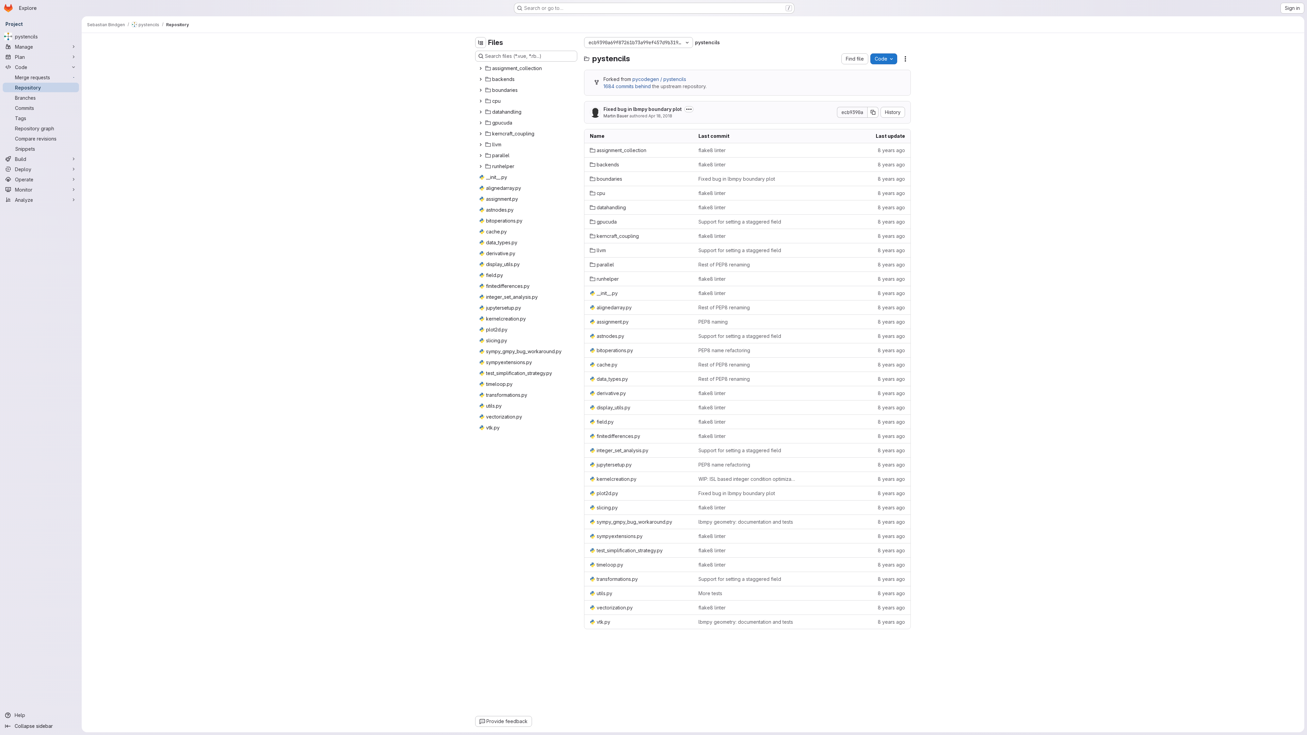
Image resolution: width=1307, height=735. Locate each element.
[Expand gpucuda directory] (481, 123)
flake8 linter (712, 150)
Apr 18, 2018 (660, 115)
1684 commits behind (627, 86)
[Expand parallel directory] (481, 155)
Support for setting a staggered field (739, 222)
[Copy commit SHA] (873, 112)
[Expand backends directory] (481, 79)
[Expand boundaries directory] (481, 90)
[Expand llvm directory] (481, 145)
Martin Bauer (615, 115)
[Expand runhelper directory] (481, 166)
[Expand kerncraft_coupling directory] (481, 134)
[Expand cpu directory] (481, 101)
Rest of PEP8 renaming (724, 264)
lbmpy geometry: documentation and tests (745, 522)
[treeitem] (527, 68)
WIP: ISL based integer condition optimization (747, 479)
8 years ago (891, 150)
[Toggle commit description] (688, 109)
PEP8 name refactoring (724, 350)
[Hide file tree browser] (480, 42)
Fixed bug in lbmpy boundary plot (642, 109)
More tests (710, 593)
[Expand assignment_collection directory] (481, 68)
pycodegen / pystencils (659, 79)
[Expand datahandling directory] (481, 112)
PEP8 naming (713, 322)
